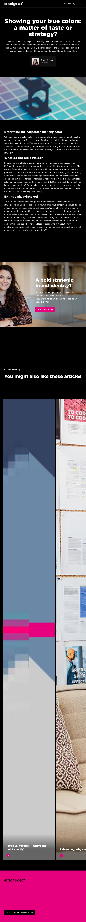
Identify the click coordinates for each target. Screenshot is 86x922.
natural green (70, 166)
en (69, 3)
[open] (29, 629)
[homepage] (14, 880)
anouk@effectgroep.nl (45, 298)
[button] (79, 3)
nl (65, 3)
